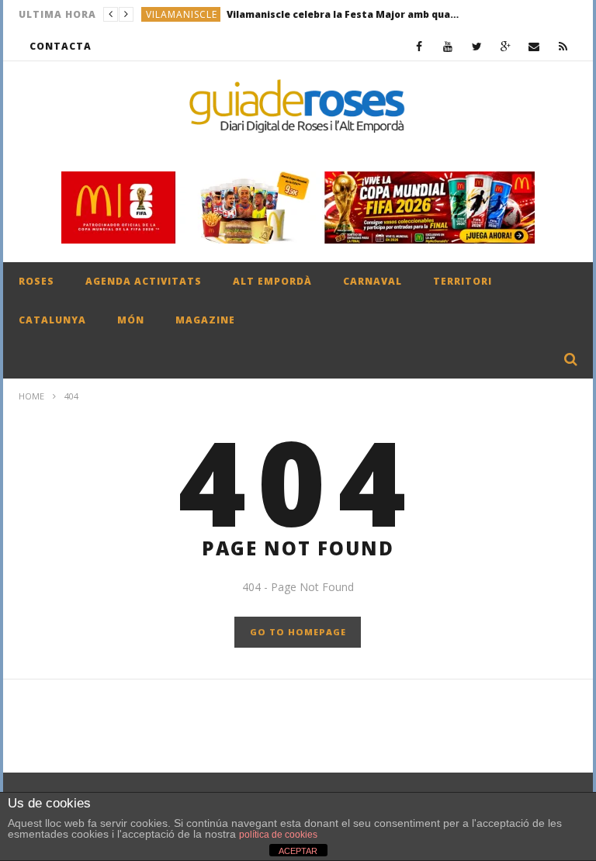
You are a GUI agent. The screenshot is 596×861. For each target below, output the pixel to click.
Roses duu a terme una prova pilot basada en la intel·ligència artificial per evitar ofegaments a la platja (329, 19)
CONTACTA (60, 46)
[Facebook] (419, 46)
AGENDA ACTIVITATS (143, 281)
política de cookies (278, 834)
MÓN (130, 320)
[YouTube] (448, 46)
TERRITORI (462, 281)
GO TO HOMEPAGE (298, 632)
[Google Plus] (505, 46)
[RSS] (563, 46)
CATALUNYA (52, 320)
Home (31, 396)
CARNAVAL (372, 281)
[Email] (534, 46)
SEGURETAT (174, 19)
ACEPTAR (298, 851)
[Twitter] (477, 46)
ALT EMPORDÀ (272, 281)
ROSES (36, 281)
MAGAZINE (205, 320)
